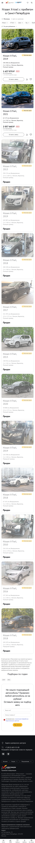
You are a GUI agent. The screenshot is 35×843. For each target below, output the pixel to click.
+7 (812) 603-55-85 (12, 747)
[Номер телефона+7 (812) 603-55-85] (32, 2)
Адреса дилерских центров (15, 743)
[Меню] (2, 3)
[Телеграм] (8, 754)
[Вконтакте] (3, 754)
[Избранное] (28, 2)
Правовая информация (8, 770)
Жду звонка (17, 725)
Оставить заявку (13, 79)
